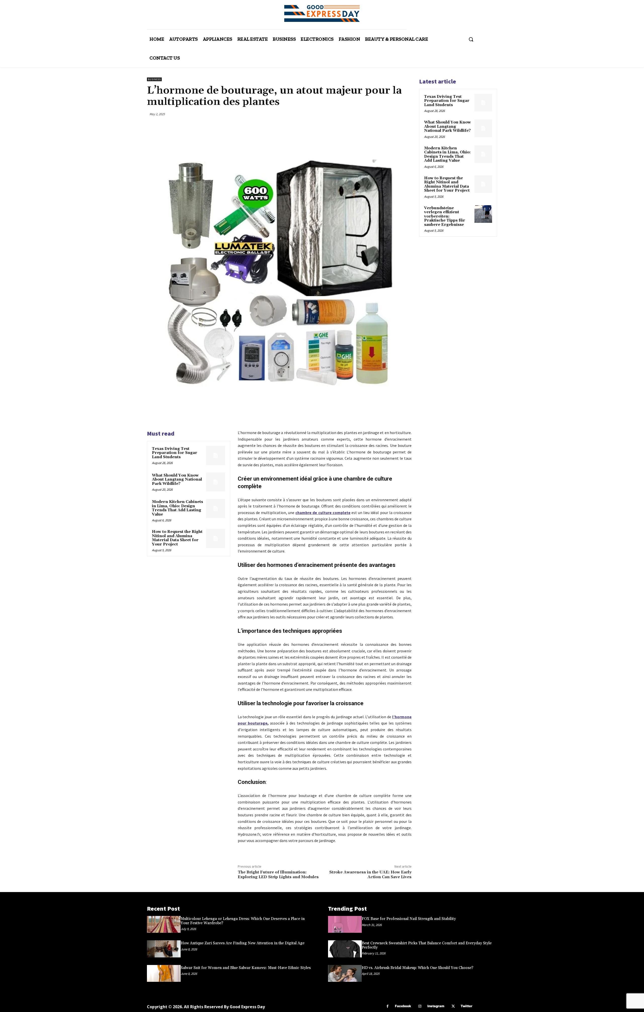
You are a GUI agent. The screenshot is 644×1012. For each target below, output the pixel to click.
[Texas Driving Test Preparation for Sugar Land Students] (215, 455)
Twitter (466, 1006)
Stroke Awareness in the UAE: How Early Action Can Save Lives (370, 874)
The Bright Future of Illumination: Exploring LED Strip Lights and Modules (278, 874)
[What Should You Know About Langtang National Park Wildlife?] (215, 482)
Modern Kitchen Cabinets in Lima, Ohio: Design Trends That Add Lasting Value (177, 508)
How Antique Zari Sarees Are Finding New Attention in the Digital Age (242, 943)
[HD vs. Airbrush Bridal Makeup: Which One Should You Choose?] (345, 973)
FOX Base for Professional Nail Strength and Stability (409, 918)
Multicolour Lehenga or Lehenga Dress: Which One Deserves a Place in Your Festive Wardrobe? (243, 920)
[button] (471, 39)
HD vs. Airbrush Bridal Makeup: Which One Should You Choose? (417, 967)
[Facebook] (387, 1006)
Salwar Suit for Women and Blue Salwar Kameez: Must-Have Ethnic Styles (246, 967)
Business (154, 79)
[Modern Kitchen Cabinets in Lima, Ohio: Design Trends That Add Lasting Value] (215, 508)
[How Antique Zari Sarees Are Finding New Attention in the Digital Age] (164, 948)
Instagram (435, 1006)
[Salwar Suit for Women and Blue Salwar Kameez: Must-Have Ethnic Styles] (164, 973)
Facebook (403, 1006)
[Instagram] (420, 1006)
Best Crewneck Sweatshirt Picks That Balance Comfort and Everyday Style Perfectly (427, 945)
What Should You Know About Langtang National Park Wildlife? (177, 479)
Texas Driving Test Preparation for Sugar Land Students (174, 452)
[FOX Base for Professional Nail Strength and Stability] (345, 924)
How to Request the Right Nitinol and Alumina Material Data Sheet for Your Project (177, 538)
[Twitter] (453, 1006)
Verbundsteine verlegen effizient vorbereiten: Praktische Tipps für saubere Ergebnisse (444, 216)
